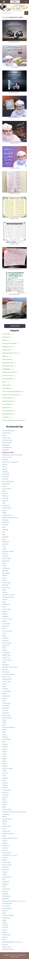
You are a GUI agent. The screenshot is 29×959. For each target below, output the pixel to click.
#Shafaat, (5, 737)
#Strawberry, (6, 672)
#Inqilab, (4, 932)
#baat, (4, 732)
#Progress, (5, 640)
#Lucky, (4, 684)
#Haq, (4, 539)
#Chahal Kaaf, (6, 703)
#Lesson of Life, (6, 457)
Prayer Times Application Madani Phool (12, 391)
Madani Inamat (6, 407)
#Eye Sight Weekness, (8, 674)
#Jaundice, (5, 689)
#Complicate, (6, 652)
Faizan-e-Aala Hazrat (7, 410)
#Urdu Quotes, (6, 438)
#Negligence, (6, 814)
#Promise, (5, 493)
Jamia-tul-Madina (6, 404)
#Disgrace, (5, 500)
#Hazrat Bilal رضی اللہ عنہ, (9, 855)
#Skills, (4, 722)
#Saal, (4, 602)
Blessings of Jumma (7, 346)
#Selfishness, (6, 881)
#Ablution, (5, 778)
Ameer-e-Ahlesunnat (7, 398)
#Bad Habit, (5, 869)
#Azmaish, (5, 479)
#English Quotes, (7, 442)
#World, (4, 749)
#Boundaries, (6, 573)
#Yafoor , (5, 751)
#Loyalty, (5, 850)
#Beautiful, (5, 867)
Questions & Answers (7, 375)
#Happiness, (5, 708)
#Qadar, (4, 621)
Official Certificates (7, 359)
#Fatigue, (5, 843)
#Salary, (4, 930)
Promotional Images (7, 378)
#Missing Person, (7, 679)
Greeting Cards (6, 349)
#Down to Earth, (7, 865)
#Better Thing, (6, 655)
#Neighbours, (6, 604)
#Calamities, (5, 898)
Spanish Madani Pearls (8, 401)
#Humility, (5, 795)
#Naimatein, (5, 476)
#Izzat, (4, 633)
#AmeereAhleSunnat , (8, 430)
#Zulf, (4, 886)
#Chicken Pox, (6, 568)
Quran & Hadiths (6, 333)
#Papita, (4, 693)
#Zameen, (5, 556)
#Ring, (4, 836)
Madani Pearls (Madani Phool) (9, 353)
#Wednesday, (6, 918)
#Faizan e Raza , (6, 947)
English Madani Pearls (8, 362)
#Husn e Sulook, (7, 660)
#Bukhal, (4, 860)
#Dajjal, (4, 590)
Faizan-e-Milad (6, 385)
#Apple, (4, 734)
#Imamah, (5, 783)
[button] (2, 7)
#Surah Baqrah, (6, 826)
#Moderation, (6, 484)
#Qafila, (4, 754)
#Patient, (4, 766)
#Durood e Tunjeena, (8, 915)
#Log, (4, 546)
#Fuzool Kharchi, (7, 631)
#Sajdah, (4, 469)
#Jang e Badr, (6, 623)
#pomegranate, (6, 877)
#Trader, (4, 840)
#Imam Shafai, (6, 582)
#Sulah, (4, 549)
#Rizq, (4, 527)
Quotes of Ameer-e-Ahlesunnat (10, 394)
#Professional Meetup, (8, 727)
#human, (4, 464)
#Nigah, (4, 758)
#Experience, (6, 505)
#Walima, (5, 787)
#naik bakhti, (5, 474)
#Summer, (5, 927)
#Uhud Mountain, (7, 903)
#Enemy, (4, 650)
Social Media (5, 417)
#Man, (4, 534)
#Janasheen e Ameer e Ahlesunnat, (12, 455)
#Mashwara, (5, 541)
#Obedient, (5, 616)
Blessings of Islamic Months (9, 343)
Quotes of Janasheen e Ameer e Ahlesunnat (13, 420)
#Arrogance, (6, 664)
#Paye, (4, 807)
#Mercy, (4, 467)
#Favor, (4, 720)
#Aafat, (4, 566)
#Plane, (4, 771)
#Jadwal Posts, (6, 433)
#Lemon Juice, (6, 681)
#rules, (4, 775)
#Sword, (4, 872)
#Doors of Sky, (6, 677)
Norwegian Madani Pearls (8, 372)
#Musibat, (5, 669)
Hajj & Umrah (5, 337)
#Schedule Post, (7, 447)
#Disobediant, (6, 696)
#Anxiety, (5, 797)
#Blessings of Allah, (8, 551)
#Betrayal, (5, 570)
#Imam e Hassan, (7, 619)
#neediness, (5, 472)
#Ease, (4, 563)
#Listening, (5, 498)
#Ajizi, (4, 607)
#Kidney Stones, (7, 853)
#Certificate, (5, 450)
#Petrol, (4, 780)
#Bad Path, (5, 585)
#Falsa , (4, 828)
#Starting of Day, (7, 515)
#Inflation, (5, 785)
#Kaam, (4, 578)
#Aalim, (4, 486)
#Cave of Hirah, (6, 809)
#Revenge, (5, 529)
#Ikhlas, (4, 920)
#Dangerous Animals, (8, 595)
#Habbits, (5, 554)
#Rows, (4, 725)
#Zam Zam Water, (7, 768)
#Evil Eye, (5, 848)
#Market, (4, 910)
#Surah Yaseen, (6, 558)
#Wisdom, (5, 710)
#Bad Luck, (5, 792)
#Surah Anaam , (7, 715)
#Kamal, (4, 874)
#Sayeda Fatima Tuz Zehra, (10, 838)
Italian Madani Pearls (7, 414)
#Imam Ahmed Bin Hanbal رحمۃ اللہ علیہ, (14, 901)
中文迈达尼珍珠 (6, 369)
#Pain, (4, 742)
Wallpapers (5, 356)
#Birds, (4, 662)
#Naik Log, (5, 496)
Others (4, 382)
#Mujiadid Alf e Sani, (8, 949)
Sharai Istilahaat (6, 388)
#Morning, (5, 925)
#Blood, (4, 763)
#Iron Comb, (6, 645)
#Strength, (5, 893)
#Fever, (4, 628)
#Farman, (5, 937)
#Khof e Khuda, (6, 508)
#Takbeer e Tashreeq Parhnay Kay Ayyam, (14, 812)
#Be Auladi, (5, 626)
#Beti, (4, 701)
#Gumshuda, (6, 889)
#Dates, (4, 913)
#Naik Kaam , (6, 522)
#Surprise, (5, 944)
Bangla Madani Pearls (7, 366)
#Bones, (4, 816)
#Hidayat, (5, 891)
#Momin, (4, 599)
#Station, (4, 592)
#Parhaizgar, (6, 561)
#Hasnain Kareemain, (8, 833)
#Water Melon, (6, 935)
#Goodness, (5, 713)
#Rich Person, (6, 587)
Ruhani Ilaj (4, 340)
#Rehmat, (5, 744)
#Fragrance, (5, 845)
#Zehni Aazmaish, (7, 440)
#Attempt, (5, 460)
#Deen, (4, 648)
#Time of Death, (6, 609)
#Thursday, (5, 638)
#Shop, (4, 824)
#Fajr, (3, 503)
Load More (14, 326)
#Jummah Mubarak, (8, 597)
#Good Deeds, (6, 739)
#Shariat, (4, 802)
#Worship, (5, 525)
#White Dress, (6, 657)
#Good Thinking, (7, 819)
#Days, (4, 800)
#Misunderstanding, (8, 481)
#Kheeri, (4, 804)
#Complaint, (5, 705)
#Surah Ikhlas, (6, 831)
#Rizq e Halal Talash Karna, (10, 517)
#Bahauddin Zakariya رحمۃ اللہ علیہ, (12, 942)
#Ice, (3, 532)
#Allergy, (5, 821)
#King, (4, 635)
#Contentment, (6, 896)
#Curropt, (5, 773)
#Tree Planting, (6, 691)
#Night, (4, 513)
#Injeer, (4, 686)
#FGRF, (4, 491)
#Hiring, (4, 923)
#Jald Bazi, (5, 544)
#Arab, (4, 756)
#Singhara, (5, 884)
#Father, (4, 580)
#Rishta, (4, 575)
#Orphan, (5, 857)
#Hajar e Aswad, (7, 718)
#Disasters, (5, 520)
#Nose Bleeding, (7, 908)
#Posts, (4, 435)
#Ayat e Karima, (6, 488)
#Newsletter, (6, 445)
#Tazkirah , (5, 746)
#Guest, (4, 510)
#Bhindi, (4, 730)
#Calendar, (5, 537)
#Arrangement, (6, 790)
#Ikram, (4, 939)
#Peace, (4, 698)
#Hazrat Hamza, (7, 643)
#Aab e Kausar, (6, 862)
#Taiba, (4, 761)
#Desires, (5, 611)
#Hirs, (4, 879)
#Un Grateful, (6, 906)
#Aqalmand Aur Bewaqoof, (10, 462)
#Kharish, (5, 614)
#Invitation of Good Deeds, (9, 667)
